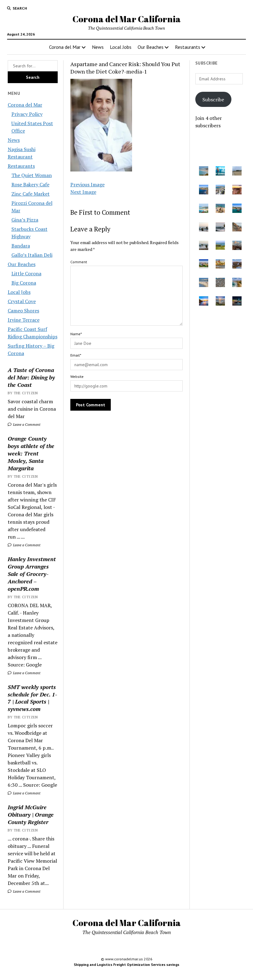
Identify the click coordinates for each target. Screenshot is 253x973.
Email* (75, 355)
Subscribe (213, 99)
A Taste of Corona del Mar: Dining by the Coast (31, 377)
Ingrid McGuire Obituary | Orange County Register (31, 814)
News (98, 47)
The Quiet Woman (31, 175)
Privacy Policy (27, 114)
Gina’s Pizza (24, 219)
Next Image (83, 191)
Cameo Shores (23, 310)
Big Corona (23, 282)
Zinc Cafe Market (30, 193)
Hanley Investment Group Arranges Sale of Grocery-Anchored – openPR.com (32, 573)
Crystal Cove (22, 301)
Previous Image (87, 184)
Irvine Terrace (23, 319)
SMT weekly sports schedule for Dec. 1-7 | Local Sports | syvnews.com (32, 698)
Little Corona (26, 273)
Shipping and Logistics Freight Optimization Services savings (126, 964)
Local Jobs (120, 47)
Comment (78, 262)
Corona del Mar (65, 47)
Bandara (20, 245)
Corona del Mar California (127, 19)
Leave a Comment (26, 424)
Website (77, 376)
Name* (76, 334)
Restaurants (187, 47)
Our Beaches (151, 47)
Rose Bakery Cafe (30, 184)
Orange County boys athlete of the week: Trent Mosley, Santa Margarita (31, 453)
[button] (203, 172)
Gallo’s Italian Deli (31, 255)
